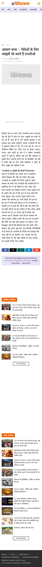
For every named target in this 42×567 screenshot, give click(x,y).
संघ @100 (23, 9)
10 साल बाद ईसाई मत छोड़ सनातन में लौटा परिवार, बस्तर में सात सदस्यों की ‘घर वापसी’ (25, 338)
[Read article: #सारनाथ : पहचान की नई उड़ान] (7, 530)
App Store (26, 263)
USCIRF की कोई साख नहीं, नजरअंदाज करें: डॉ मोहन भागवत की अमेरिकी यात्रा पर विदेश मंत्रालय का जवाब (26, 520)
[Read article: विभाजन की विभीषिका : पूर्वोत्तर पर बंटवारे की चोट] (6, 348)
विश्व (15, 9)
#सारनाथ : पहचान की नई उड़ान (24, 528)
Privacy (4, 554)
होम (3, 9)
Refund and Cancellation (10, 557)
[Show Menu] (3, 3)
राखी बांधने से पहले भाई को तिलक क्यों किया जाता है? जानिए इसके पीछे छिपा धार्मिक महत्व (25, 317)
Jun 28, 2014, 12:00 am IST (13, 61)
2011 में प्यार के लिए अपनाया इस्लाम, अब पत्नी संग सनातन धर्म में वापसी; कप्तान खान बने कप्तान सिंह (26, 307)
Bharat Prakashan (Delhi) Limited (14, 560)
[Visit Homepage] (21, 3)
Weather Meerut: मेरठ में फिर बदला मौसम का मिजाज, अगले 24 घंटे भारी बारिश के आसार (25, 327)
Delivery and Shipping (30, 557)
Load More (21, 363)
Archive (8, 45)
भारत (9, 9)
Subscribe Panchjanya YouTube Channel (21, 258)
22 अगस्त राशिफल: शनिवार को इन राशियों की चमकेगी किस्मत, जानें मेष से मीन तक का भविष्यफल (26, 501)
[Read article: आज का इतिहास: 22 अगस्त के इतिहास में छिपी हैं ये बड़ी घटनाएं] (7, 511)
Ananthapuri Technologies (22, 563)
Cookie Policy (23, 554)
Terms (12, 554)
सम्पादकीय (33, 9)
